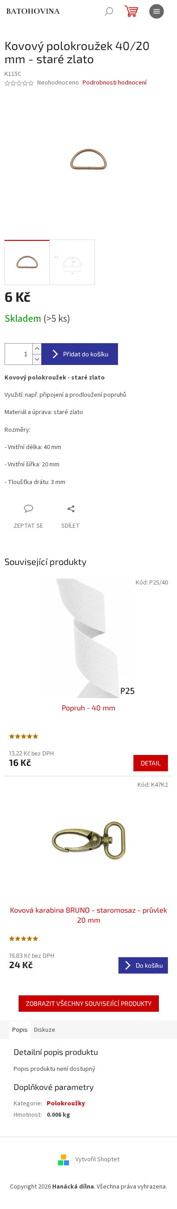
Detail (151, 763)
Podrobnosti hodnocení (115, 83)
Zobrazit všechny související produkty (89, 1003)
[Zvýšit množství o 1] (36, 349)
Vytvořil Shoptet (97, 1159)
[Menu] (157, 11)
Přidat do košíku (85, 354)
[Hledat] (109, 11)
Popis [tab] (20, 1029)
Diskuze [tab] (44, 1029)
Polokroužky (66, 1103)
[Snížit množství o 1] (36, 359)
